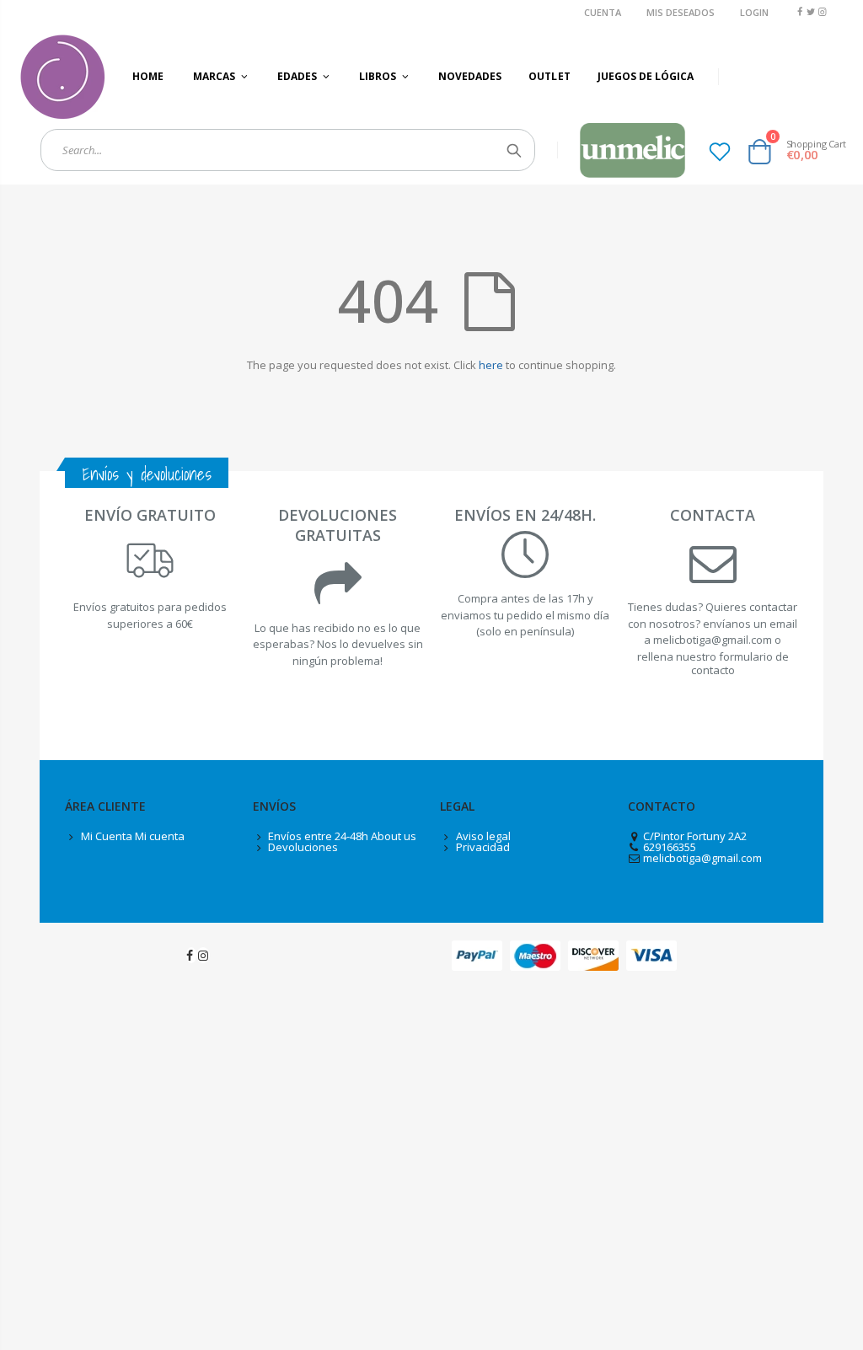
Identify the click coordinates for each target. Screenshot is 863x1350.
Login (754, 12)
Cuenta (602, 12)
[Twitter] (811, 11)
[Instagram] (822, 11)
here (491, 364)
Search (514, 150)
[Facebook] (799, 11)
